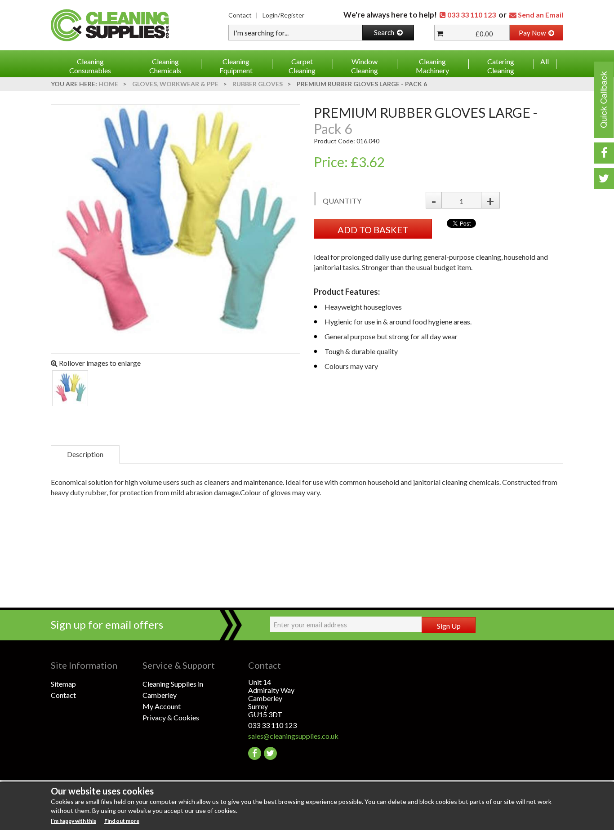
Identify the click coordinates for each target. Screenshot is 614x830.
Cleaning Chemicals (165, 66)
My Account (161, 706)
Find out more (121, 820)
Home (108, 84)
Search (385, 32)
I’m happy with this (73, 820)
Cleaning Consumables (90, 66)
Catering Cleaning (500, 66)
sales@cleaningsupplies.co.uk (293, 736)
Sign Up (449, 625)
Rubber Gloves (257, 84)
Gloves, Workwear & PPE (175, 84)
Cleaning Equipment (236, 66)
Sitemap (63, 683)
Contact (240, 15)
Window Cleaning (364, 66)
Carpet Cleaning (302, 66)
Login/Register (283, 15)
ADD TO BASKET (373, 229)
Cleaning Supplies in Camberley (172, 689)
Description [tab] (85, 454)
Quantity (342, 200)
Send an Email (540, 14)
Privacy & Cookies (170, 717)
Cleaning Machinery (432, 66)
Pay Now (533, 33)
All (544, 61)
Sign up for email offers (107, 624)
